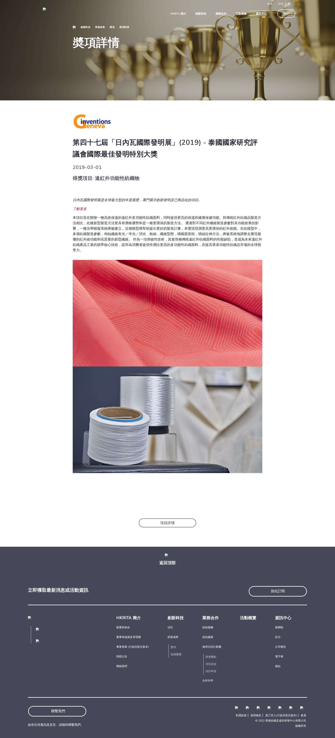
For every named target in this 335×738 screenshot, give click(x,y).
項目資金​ (210, 664)
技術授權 (207, 627)
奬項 (112, 27)
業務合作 (210, 618)
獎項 (173, 647)
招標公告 (121, 656)
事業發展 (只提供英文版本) (132, 647)
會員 (303, 715)
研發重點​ (210, 657)
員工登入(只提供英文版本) (281, 715)
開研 (286, 13)
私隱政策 (241, 715)
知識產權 (176, 654)
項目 (170, 627)
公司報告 (280, 647)
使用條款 (255, 715)
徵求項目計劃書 (211, 647)
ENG (281, 4)
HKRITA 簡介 (128, 618)
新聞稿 (279, 627)
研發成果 (100, 27)
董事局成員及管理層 (128, 637)
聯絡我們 (121, 666)
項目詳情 (167, 523)
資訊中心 (283, 618)
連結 (278, 666)
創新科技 (85, 27)
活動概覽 (248, 618)
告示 (278, 637)
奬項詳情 (124, 27)
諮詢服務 (207, 637)
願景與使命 (123, 627)
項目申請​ (210, 671)
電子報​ (279, 656)
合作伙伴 (207, 680)
